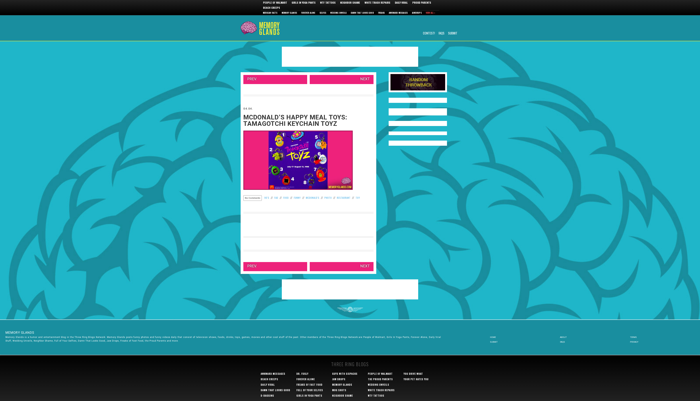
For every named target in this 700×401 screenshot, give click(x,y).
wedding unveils (378, 384)
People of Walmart (275, 2)
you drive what (413, 373)
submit (494, 342)
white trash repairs (381, 390)
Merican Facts (270, 12)
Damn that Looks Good (362, 12)
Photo (328, 197)
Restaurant (344, 197)
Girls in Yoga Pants (304, 2)
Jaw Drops (338, 379)
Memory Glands (289, 12)
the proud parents (380, 379)
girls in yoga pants (309, 395)
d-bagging (267, 395)
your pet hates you (416, 379)
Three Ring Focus (350, 309)
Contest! (429, 33)
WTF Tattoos (328, 2)
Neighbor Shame (350, 2)
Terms (633, 337)
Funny (297, 197)
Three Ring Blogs (350, 364)
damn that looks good (275, 390)
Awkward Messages (398, 12)
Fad (276, 197)
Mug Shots (339, 390)
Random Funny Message (417, 82)
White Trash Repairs (377, 2)
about (563, 337)
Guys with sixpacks (344, 373)
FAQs (441, 33)
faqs (562, 342)
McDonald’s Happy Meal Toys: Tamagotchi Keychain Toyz (295, 120)
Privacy (634, 342)
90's (266, 197)
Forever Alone (308, 12)
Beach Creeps (271, 7)
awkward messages (273, 373)
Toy (358, 197)
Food (286, 197)
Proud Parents (421, 2)
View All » (430, 12)
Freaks (381, 12)
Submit (452, 33)
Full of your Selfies (309, 390)
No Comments (252, 198)
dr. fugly (302, 373)
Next (365, 79)
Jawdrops (417, 12)
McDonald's (312, 197)
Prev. (252, 79)
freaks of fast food (309, 384)
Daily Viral (401, 2)
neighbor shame (342, 395)
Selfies (323, 12)
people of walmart (380, 373)
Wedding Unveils (338, 12)
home (493, 337)
